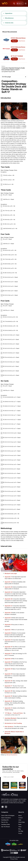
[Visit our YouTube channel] (2, 806)
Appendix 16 (8, 681)
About (20, 815)
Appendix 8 (8, 633)
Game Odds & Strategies (7, 815)
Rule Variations (9, 726)
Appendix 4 (8, 612)
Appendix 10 (8, 646)
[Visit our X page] (6, 806)
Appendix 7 (8, 629)
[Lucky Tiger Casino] (14, 785)
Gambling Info (5, 820)
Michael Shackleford (12, 754)
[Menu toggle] (25, 3)
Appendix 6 (8, 624)
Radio (19, 824)
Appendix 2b (8, 587)
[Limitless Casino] (5, 785)
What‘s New (21, 822)
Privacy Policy (14, 859)
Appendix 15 (8, 674)
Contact (20, 817)
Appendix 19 (8, 696)
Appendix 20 (8, 701)
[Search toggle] (14, 3)
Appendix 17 (8, 686)
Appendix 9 (8, 640)
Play (13, 41)
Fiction (20, 833)
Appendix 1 (8, 576)
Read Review (22, 40)
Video (19, 826)
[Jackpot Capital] (22, 785)
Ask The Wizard (5, 826)
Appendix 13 (8, 662)
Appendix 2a (8, 582)
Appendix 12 (8, 658)
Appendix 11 (8, 653)
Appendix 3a (8, 592)
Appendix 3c (8, 605)
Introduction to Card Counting (13, 723)
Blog (19, 829)
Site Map (20, 831)
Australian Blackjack (10, 718)
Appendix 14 (8, 669)
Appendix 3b (8, 599)
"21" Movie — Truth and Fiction (14, 713)
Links (19, 820)
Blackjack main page (11, 573)
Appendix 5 (8, 617)
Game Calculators (6, 817)
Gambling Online (5, 824)
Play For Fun (4, 822)
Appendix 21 (8, 708)
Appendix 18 (8, 691)
